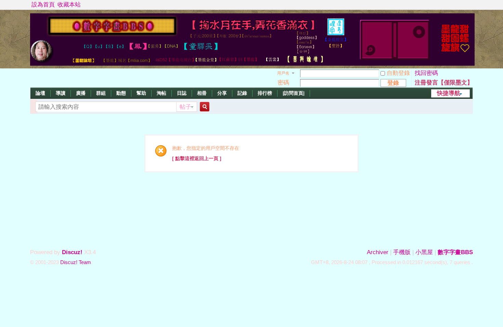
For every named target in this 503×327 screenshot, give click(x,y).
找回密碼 (426, 73)
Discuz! (72, 252)
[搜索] (203, 107)
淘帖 (161, 93)
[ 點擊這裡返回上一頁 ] (196, 158)
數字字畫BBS (455, 252)
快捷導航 (448, 93)
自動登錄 (398, 73)
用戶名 (283, 73)
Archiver (377, 252)
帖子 (185, 107)
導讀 (60, 93)
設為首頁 (43, 4)
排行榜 (265, 93)
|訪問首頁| (294, 93)
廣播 (81, 93)
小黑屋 (424, 252)
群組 (101, 93)
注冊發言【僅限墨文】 (444, 82)
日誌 (181, 93)
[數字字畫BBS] (252, 64)
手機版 (402, 252)
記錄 (242, 93)
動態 (121, 93)
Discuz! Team (75, 262)
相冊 (202, 93)
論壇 (40, 93)
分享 (222, 93)
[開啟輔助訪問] (471, 5)
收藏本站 (69, 4)
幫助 (141, 93)
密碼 (283, 82)
